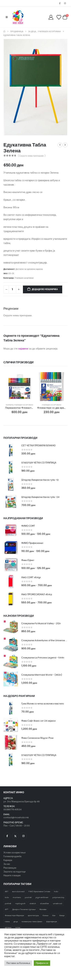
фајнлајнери (51, 921)
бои (53, 915)
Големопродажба (12, 856)
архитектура (33, 915)
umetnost (57, 903)
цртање (8, 927)
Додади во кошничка (45, 289)
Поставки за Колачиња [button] (18, 963)
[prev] (60, 145)
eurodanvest (18, 891)
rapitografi (20, 903)
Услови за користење (14, 852)
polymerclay (58, 897)
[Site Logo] (18, 17)
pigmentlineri (42, 897)
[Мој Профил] (51, 17)
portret (8, 903)
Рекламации (9, 867)
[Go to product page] (19, 386)
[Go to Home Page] (4, 31)
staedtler (44, 903)
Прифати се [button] (42, 963)
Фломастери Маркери (14, 915)
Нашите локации (12, 875)
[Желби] (59, 17)
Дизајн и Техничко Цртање (24, 909)
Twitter (15, 835)
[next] (65, 145)
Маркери (9, 405)
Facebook (7, 835)
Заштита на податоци (14, 871)
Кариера (7, 860)
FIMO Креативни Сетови (39, 891)
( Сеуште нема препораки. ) (31, 155)
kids (7, 897)
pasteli (28, 897)
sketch (32, 903)
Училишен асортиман (24, 278)
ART (6, 891)
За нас (6, 864)
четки (17, 927)
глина (7, 921)
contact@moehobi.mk (16, 817)
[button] (6, 17)
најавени (23, 348)
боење (45, 915)
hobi (56, 891)
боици (61, 915)
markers (17, 897)
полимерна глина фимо (32, 921)
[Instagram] (65, 3)
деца (15, 921)
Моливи (42, 909)
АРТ (6, 909)
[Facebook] (60, 3)
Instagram (23, 835)
